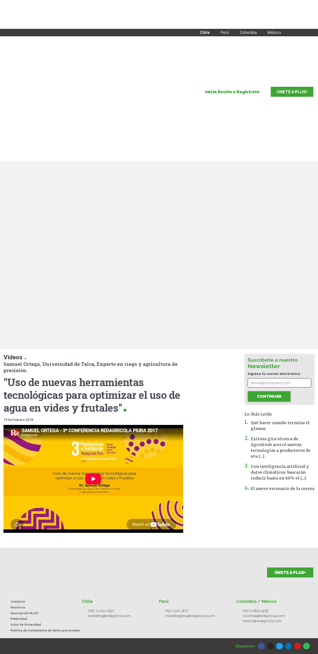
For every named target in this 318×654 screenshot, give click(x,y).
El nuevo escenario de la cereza (282, 488)
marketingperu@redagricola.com (190, 616)
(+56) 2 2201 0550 (101, 611)
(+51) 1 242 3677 (176, 611)
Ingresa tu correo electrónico (274, 374)
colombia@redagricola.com (263, 616)
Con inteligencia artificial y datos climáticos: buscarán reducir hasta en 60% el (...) (280, 472)
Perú (224, 32)
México (274, 32)
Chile (205, 32)
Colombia (248, 32)
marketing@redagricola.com (109, 616)
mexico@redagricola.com (261, 621)
